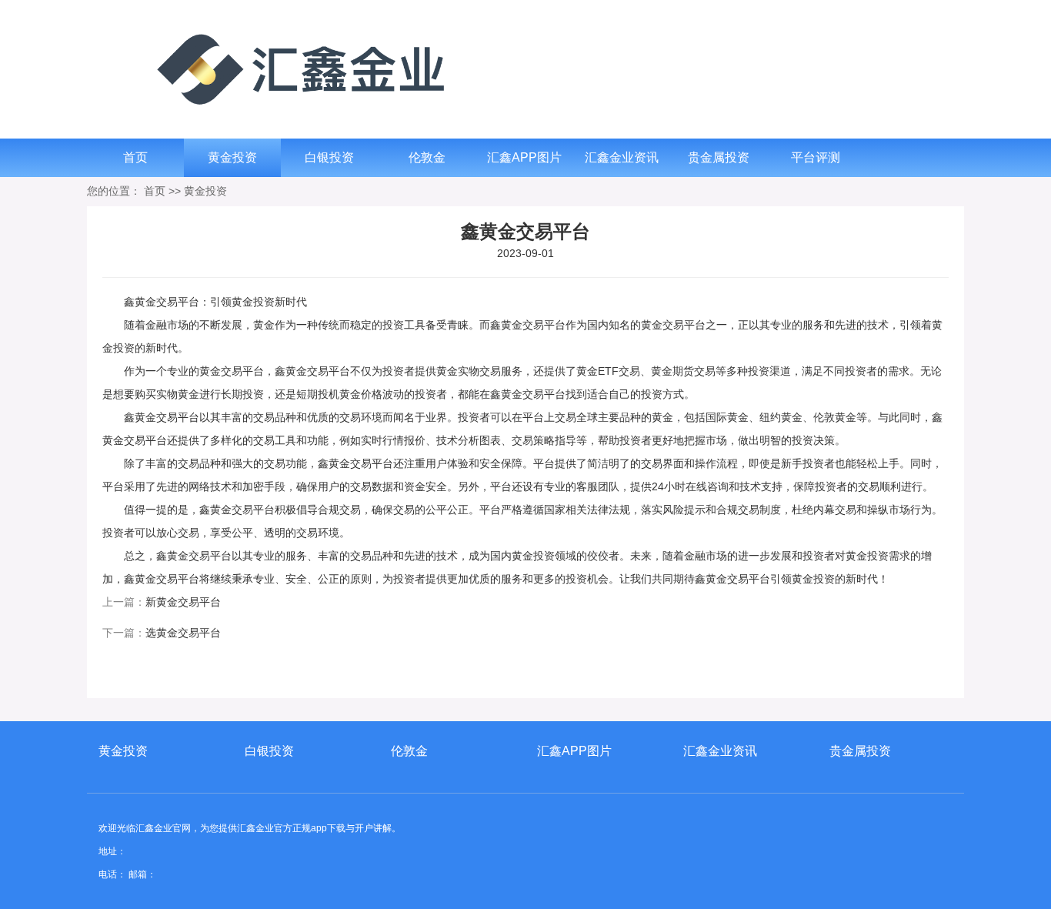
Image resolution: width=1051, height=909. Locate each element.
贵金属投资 (718, 157)
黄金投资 (232, 157)
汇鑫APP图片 (524, 157)
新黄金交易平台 (183, 602)
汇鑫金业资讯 (622, 157)
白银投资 (329, 157)
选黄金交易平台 (183, 633)
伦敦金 (427, 157)
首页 (135, 157)
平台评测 (815, 157)
